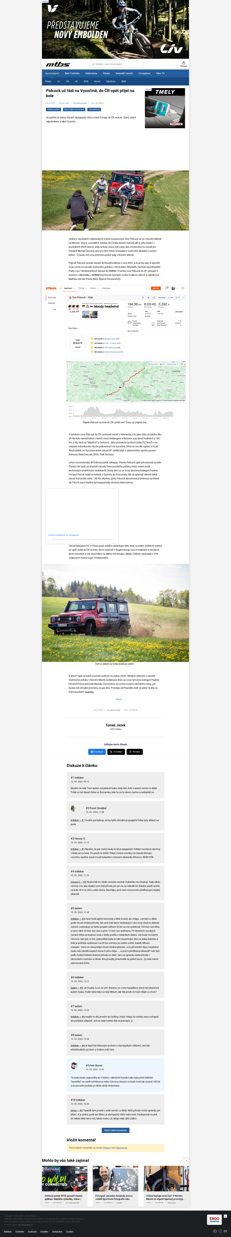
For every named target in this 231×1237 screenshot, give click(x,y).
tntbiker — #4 (78, 918)
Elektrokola (91, 73)
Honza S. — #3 (78, 882)
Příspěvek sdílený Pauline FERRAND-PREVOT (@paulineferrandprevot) (82, 539)
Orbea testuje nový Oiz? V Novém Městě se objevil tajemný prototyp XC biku (164, 1197)
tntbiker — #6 (78, 1016)
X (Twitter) (117, 752)
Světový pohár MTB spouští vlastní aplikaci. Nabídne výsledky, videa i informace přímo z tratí (63, 1197)
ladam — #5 (77, 987)
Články (106, 73)
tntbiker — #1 (78, 820)
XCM (86, 81)
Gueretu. (89, 691)
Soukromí (32, 1231)
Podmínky (20, 1231)
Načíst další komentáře (115, 1130)
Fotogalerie (144, 73)
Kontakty (44, 1231)
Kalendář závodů (124, 73)
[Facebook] (215, 1231)
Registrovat (121, 1148)
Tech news (172, 1203)
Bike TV (160, 73)
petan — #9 (77, 1110)
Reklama (7, 1231)
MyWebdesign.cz (25, 1225)
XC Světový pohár (80, 103)
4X (76, 81)
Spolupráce (57, 1231)
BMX (124, 81)
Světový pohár (53, 109)
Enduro (48, 81)
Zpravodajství (52, 73)
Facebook (98, 752)
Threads (136, 752)
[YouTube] (225, 1231)
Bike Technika (72, 73)
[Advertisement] (115, 149)
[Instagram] (220, 1231)
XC (58, 81)
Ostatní (119, 1203)
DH (67, 81)
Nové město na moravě (74, 109)
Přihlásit (107, 1148)
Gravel (97, 81)
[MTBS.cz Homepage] (58, 64)
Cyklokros (111, 81)
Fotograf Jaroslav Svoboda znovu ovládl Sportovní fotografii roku (113, 1197)
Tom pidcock (94, 109)
